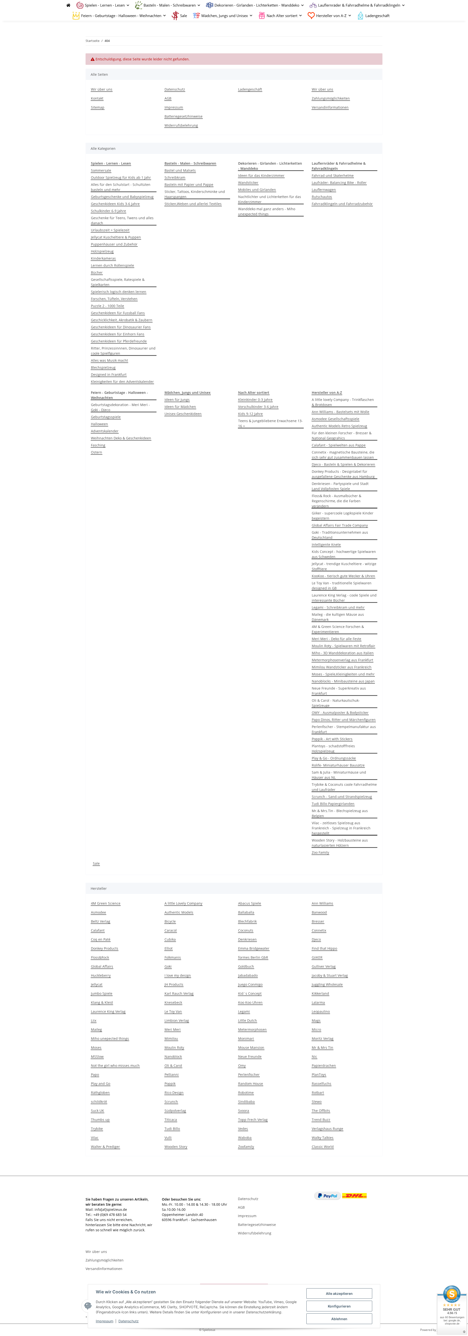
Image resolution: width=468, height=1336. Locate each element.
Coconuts (245, 930)
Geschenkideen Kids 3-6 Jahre (115, 203)
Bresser (318, 921)
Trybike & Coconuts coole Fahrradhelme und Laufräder (344, 787)
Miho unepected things (110, 1038)
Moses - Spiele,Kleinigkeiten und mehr (343, 674)
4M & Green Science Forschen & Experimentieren (338, 629)
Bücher (97, 272)
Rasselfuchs (321, 1083)
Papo (95, 1074)
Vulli (168, 1137)
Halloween (99, 424)
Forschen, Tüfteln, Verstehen (114, 298)
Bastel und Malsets (180, 170)
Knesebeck (173, 1002)
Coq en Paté (100, 939)
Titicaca (171, 1119)
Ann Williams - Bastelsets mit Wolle (340, 411)
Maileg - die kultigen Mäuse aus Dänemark (338, 617)
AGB (168, 98)
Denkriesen (247, 939)
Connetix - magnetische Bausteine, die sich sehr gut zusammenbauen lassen (343, 455)
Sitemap (97, 107)
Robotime (246, 1092)
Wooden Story (176, 1146)
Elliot (169, 948)
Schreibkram (175, 177)
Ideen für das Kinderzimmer (261, 175)
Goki (168, 966)
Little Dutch (247, 1020)
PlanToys (319, 1074)
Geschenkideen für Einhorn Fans (117, 334)
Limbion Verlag (177, 1020)
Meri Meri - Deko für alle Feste (336, 638)
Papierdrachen (324, 1065)
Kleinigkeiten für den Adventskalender (122, 381)
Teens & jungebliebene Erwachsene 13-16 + (270, 423)
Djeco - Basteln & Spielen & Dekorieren (343, 464)
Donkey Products (104, 948)
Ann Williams (322, 903)
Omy (242, 1065)
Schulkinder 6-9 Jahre (108, 210)
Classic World (323, 1146)
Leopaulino (321, 1011)
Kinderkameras (103, 258)
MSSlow (97, 1056)
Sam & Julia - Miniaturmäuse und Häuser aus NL (339, 775)
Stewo (317, 1101)
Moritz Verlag (322, 1038)
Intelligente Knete (326, 544)
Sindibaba (246, 1101)
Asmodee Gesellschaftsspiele (335, 419)
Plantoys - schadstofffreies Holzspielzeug (333, 748)
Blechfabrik (247, 921)
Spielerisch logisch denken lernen (118, 291)
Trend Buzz (321, 1119)
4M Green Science (105, 903)
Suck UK (97, 1110)
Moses (96, 1047)
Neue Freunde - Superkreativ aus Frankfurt (339, 691)
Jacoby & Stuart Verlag (330, 975)
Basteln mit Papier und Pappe (189, 184)
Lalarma (318, 1002)
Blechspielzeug (103, 367)
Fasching (98, 445)
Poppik (170, 1083)
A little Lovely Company (183, 903)
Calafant (98, 930)
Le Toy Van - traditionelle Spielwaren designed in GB (341, 585)
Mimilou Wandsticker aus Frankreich (341, 667)
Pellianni (172, 1074)
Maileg (96, 1029)
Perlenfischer (249, 1074)
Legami (244, 1011)
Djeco (316, 939)
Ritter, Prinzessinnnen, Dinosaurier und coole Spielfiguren (123, 351)
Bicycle (170, 921)
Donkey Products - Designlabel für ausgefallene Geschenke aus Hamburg (343, 474)
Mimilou (171, 1038)
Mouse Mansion (251, 1047)
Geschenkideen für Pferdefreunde (119, 341)
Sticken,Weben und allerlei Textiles (193, 203)
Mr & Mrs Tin (322, 1047)
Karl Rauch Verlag (179, 993)
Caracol (171, 930)
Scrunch (171, 1101)
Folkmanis (173, 957)
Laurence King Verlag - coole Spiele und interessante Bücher (344, 598)
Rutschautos (322, 196)
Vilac (94, 1137)
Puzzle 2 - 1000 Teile (107, 305)
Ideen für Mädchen (180, 406)
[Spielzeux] (67, 5)
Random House (250, 1083)
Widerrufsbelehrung (181, 125)
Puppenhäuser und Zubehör (114, 244)
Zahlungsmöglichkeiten (331, 98)
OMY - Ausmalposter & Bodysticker (340, 712)
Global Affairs (102, 966)
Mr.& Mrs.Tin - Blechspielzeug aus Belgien (340, 813)
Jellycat (96, 984)
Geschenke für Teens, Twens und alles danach (122, 220)
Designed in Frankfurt (109, 374)
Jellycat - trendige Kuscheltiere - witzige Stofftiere (344, 566)
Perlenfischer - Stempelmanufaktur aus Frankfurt (344, 729)
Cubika (170, 939)
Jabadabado (248, 975)
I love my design (178, 975)
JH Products (174, 984)
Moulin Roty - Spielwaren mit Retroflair (343, 646)
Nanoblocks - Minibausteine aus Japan (343, 681)
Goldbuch (246, 966)
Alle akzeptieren (339, 1293)
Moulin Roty (174, 1047)
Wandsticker (248, 182)
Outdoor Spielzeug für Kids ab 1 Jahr (121, 177)
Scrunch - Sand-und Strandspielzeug (342, 796)
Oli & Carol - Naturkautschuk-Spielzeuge (336, 703)
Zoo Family (320, 852)
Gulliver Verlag (324, 966)
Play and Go (100, 1083)
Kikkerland (320, 993)
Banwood (319, 912)
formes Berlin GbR (253, 957)
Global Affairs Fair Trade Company (340, 525)
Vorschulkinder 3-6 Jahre (258, 406)
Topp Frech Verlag (253, 1119)
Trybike (97, 1128)
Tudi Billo (172, 1128)
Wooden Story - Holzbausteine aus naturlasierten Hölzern (340, 843)
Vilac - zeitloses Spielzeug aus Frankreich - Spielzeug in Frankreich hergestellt (341, 828)
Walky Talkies (322, 1137)
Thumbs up (100, 1119)
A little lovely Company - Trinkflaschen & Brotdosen (343, 402)
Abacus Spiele (249, 903)
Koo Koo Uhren (250, 1002)
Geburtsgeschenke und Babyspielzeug (122, 196)
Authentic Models (179, 912)
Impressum (104, 1321)
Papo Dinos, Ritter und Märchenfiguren (344, 719)
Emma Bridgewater (253, 948)
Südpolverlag (175, 1110)
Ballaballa (246, 912)
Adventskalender (104, 431)
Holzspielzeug (102, 251)
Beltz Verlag (100, 921)
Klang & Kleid (102, 1002)
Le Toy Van (173, 1011)
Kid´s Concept (250, 993)
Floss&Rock (100, 957)
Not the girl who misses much (115, 1065)
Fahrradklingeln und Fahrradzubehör (342, 203)
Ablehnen (339, 1319)
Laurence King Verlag (108, 1011)
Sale (96, 863)
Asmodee (98, 912)
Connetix (319, 930)
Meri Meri (173, 1029)
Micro (316, 1029)
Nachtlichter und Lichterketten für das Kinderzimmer (269, 199)
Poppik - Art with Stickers (332, 739)
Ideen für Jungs (177, 399)
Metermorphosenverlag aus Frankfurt (342, 660)
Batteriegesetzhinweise (184, 116)
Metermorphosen (252, 1029)
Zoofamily (246, 1146)
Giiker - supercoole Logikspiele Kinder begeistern (342, 516)
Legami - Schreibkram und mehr (338, 607)
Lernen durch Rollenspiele (112, 265)
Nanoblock (173, 1056)
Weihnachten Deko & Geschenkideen (121, 438)
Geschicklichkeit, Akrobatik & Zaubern (121, 320)
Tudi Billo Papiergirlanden (333, 803)
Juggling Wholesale (327, 984)
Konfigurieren (339, 1306)
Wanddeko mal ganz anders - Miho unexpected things (266, 211)
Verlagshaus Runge (327, 1128)
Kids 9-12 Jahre (250, 413)
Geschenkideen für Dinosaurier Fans (121, 327)
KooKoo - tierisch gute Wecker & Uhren (343, 576)
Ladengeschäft (377, 15)
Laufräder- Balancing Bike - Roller (339, 182)
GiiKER (317, 957)
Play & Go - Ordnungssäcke (334, 758)
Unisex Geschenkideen (183, 413)
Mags (316, 1020)
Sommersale (101, 170)
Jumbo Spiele (101, 993)
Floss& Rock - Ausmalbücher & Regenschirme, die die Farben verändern (336, 500)
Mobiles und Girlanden (257, 189)
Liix (93, 1020)
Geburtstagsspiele (106, 417)
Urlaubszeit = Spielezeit (110, 230)
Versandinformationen (330, 107)
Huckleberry (101, 975)
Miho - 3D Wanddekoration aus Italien (343, 653)
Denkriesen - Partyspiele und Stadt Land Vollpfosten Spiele (340, 486)
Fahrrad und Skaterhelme (333, 175)
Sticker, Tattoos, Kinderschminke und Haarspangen (195, 194)
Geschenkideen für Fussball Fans (118, 313)
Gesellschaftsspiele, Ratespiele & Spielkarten (118, 282)
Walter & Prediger (105, 1146)
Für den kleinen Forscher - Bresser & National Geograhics (341, 435)
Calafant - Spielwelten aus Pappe (339, 445)
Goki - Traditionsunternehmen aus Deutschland (340, 535)
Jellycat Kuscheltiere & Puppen (116, 237)
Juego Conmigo (250, 984)
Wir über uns (101, 89)
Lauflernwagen (324, 189)
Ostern (96, 452)
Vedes (243, 1128)
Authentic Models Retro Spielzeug (339, 426)
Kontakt (97, 98)
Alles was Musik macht (109, 360)
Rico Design (174, 1092)
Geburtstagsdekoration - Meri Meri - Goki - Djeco (120, 407)
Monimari (246, 1038)
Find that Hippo (324, 948)
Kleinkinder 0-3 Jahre (255, 399)
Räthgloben (100, 1092)
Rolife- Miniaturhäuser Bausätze (338, 765)
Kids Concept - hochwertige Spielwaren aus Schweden (344, 554)
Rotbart (318, 1092)
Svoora (243, 1110)
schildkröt (99, 1101)
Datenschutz (128, 1321)
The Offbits (321, 1110)
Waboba (245, 1137)
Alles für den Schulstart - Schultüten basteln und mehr (120, 187)
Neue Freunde (250, 1056)
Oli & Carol (173, 1065)
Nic (314, 1056)
